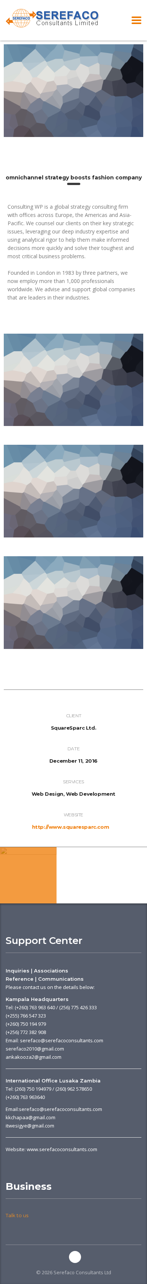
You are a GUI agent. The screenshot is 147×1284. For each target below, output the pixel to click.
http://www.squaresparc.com (70, 827)
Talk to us (17, 1215)
